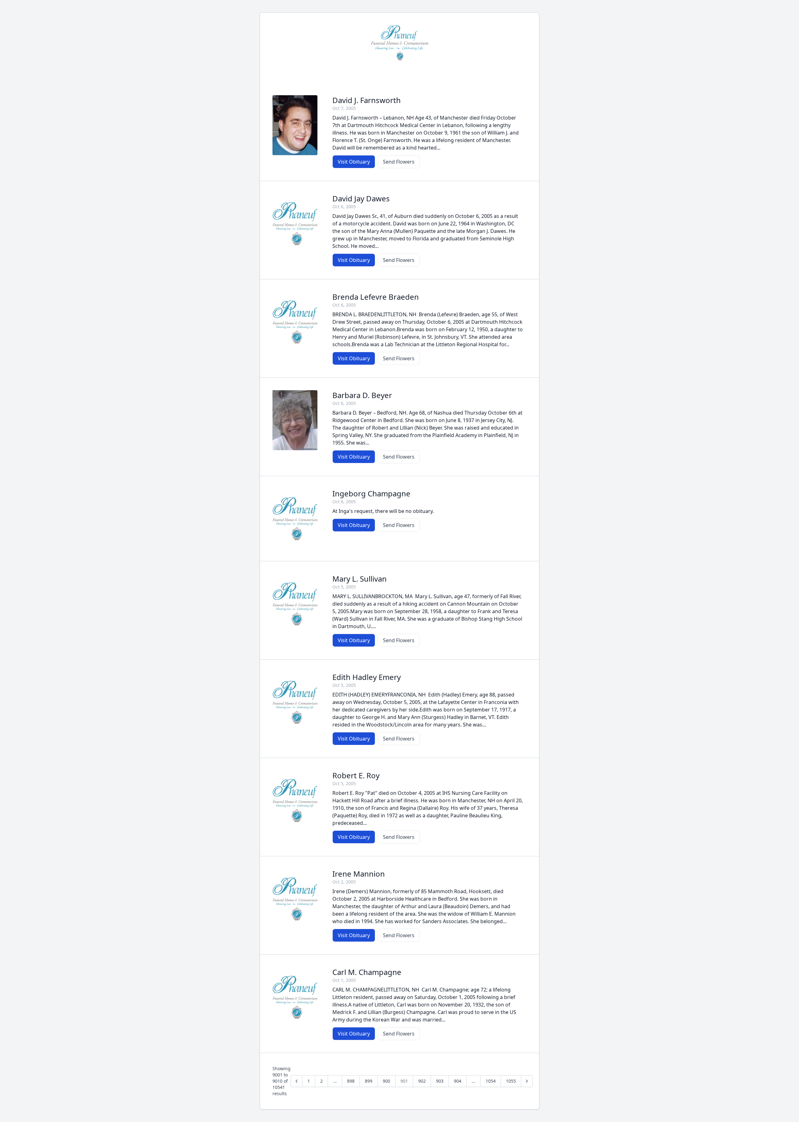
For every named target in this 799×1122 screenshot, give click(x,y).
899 (368, 1081)
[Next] (527, 1081)
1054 (491, 1081)
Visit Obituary (354, 161)
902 (422, 1081)
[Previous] (296, 1081)
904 (457, 1081)
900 (386, 1081)
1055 (511, 1081)
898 (351, 1081)
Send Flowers (398, 161)
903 (440, 1081)
